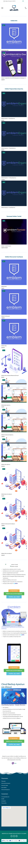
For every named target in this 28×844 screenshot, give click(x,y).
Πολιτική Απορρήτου (5, 789)
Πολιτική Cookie (4, 785)
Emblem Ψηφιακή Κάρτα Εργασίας (14, 88)
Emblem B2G (14, 20)
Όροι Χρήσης (4, 787)
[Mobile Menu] (2, 8)
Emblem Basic (4, 286)
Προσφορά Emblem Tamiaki (14, 216)
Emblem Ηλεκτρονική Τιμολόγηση (14, 256)
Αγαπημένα (3, 800)
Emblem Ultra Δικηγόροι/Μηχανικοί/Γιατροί (10, 375)
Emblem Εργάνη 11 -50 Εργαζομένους (8, 177)
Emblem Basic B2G (4, 50)
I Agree (14, 840)
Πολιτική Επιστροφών (5, 783)
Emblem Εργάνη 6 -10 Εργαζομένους (8, 148)
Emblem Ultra (4, 345)
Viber (15, 763)
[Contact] (26, 8)
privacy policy (23, 837)
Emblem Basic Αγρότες (5, 405)
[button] (27, 836)
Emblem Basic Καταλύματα (6, 494)
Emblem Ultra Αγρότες (5, 464)
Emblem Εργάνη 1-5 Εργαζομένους (8, 118)
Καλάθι (2, 798)
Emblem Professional (5, 316)
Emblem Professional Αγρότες (7, 434)
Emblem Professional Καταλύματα (8, 523)
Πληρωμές (3, 781)
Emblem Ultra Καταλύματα (6, 553)
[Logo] (14, 8)
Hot (4, 25)
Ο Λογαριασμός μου (5, 796)
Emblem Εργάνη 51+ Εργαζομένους (8, 207)
